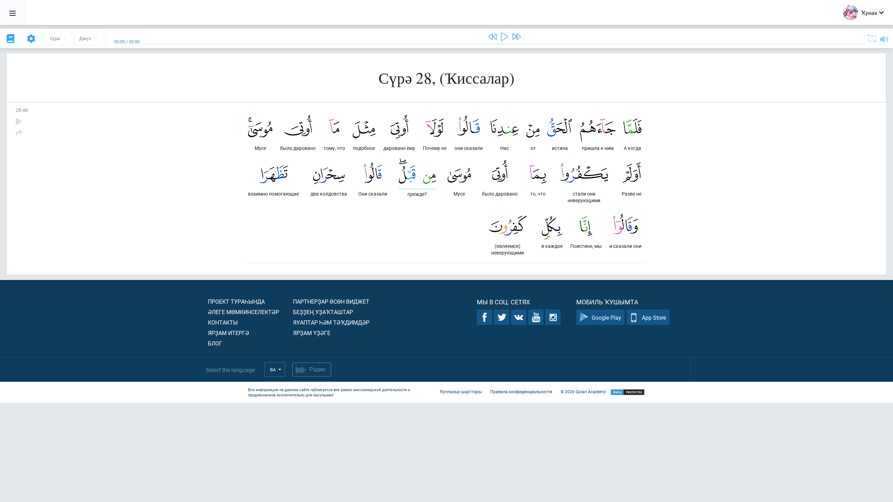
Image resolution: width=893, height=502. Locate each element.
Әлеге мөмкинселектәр (243, 311)
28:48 (22, 110)
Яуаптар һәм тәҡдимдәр (331, 322)
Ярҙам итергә (228, 332)
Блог (215, 343)
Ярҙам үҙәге (311, 332)
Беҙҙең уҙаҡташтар (323, 311)
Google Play (606, 317)
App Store (654, 317)
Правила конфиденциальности (521, 391)
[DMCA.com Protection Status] (627, 392)
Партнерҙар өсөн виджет (331, 301)
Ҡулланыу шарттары (461, 391)
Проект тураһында (236, 301)
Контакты (223, 322)
